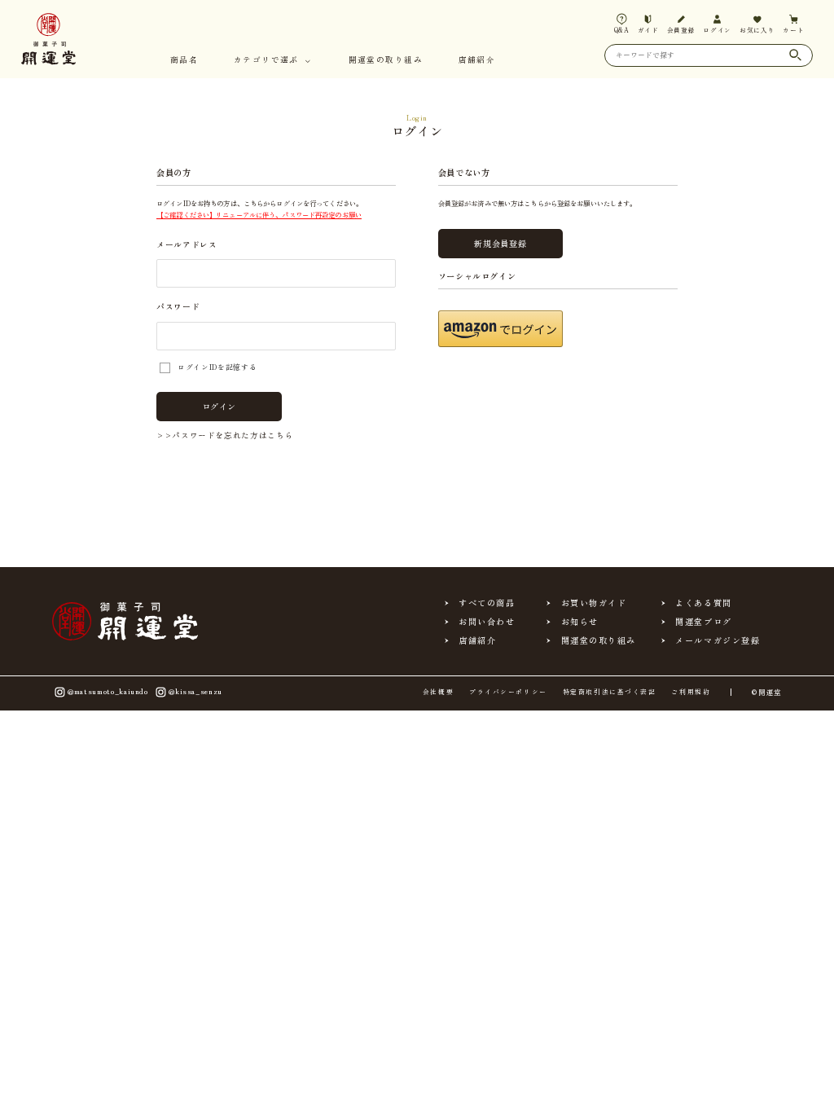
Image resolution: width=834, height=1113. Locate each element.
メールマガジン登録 (717, 640)
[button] (501, 328)
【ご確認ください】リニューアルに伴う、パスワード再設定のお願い (259, 214)
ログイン (219, 406)
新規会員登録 (500, 243)
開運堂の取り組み (386, 60)
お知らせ (580, 622)
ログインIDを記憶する (217, 367)
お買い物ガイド (594, 603)
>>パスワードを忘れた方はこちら (224, 435)
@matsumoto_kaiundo (108, 690)
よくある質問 (703, 603)
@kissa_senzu (195, 690)
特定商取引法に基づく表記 (609, 691)
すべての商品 (487, 603)
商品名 (184, 60)
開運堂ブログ (703, 622)
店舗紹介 (477, 60)
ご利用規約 (690, 691)
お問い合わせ (487, 622)
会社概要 (438, 691)
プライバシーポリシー (507, 691)
